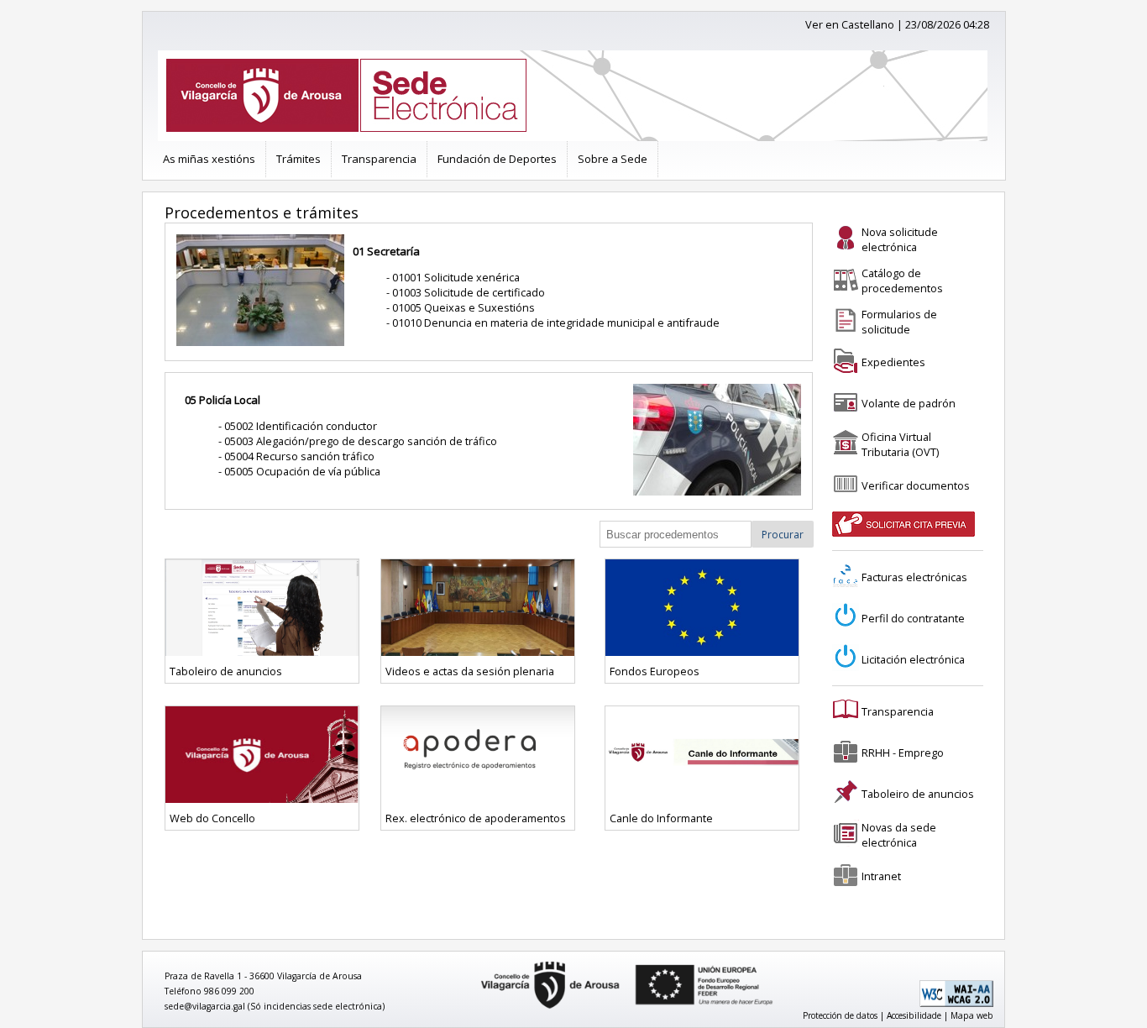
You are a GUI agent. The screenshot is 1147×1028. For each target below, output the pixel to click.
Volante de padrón (909, 403)
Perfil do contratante (913, 618)
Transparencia (379, 158)
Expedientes (893, 362)
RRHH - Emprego (903, 752)
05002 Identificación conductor (300, 425)
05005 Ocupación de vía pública (302, 471)
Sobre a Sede (612, 158)
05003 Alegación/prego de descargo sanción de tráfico (360, 440)
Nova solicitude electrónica (900, 239)
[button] (783, 534)
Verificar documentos (916, 485)
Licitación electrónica (913, 659)
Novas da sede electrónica (899, 835)
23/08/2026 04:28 (947, 24)
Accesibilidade (914, 1015)
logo (475, 962)
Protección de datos (840, 1015)
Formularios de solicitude (899, 322)
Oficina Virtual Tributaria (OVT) (900, 444)
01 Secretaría (386, 251)
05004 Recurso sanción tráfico (299, 456)
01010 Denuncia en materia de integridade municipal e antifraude (556, 322)
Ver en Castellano (849, 24)
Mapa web (972, 1015)
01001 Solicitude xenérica (456, 277)
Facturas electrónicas (914, 577)
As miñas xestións (209, 158)
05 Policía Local (222, 399)
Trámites (298, 158)
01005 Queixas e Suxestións (463, 307)
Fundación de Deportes (497, 158)
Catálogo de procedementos (902, 280)
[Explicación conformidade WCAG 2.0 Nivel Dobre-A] (956, 1004)
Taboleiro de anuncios (918, 793)
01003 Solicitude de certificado (468, 292)
